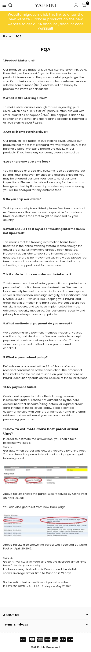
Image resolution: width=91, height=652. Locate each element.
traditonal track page (56, 454)
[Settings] (76, 5)
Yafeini (7, 283)
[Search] (10, 5)
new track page (54, 507)
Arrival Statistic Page (26, 562)
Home (7, 36)
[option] (45, 21)
